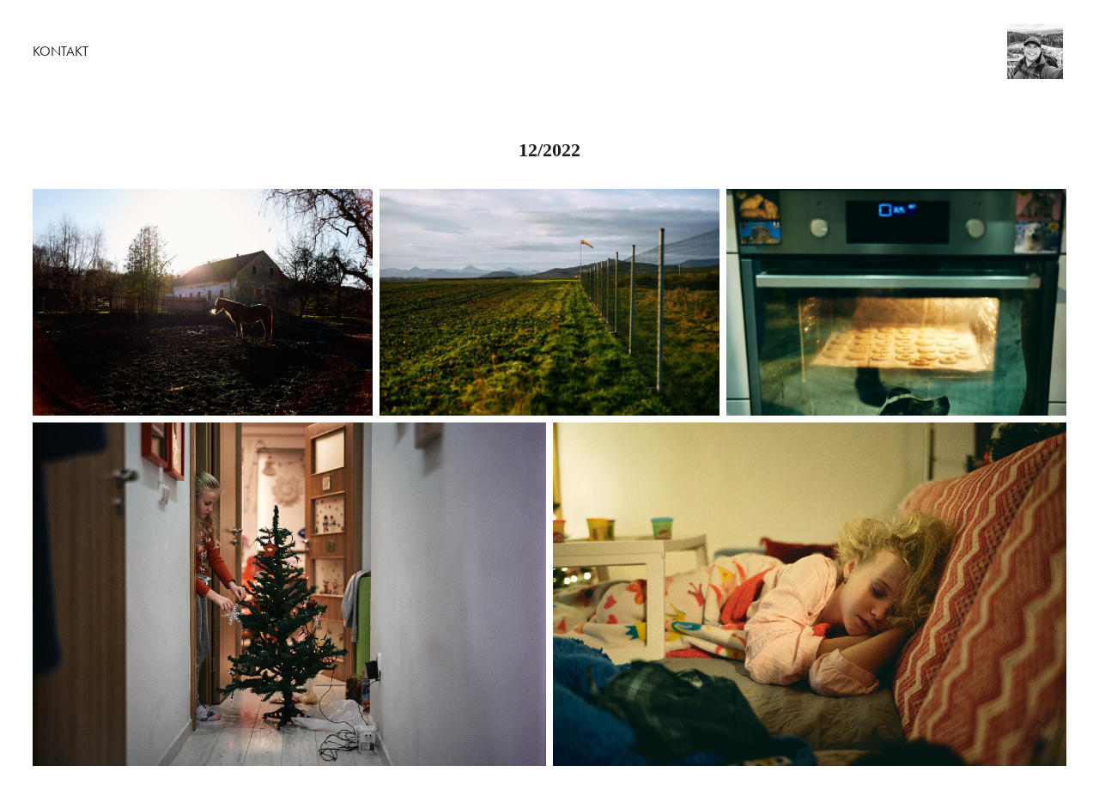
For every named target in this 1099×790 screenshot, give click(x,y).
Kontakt (60, 51)
